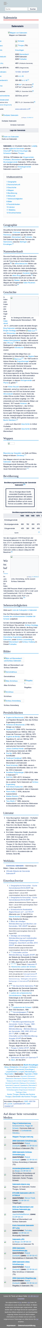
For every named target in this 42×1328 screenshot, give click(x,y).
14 (16, 774)
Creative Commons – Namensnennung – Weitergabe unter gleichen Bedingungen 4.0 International (23, 978)
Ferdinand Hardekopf (14, 758)
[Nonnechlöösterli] (17, 358)
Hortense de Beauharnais (15, 724)
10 (36, 330)
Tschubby (28, 1230)
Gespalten (17, 453)
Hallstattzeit (5, 322)
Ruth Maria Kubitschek (14, 786)
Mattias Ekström (12, 796)
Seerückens (7, 241)
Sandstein (26, 273)
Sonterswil (32, 1090)
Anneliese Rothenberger (15, 772)
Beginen (31, 356)
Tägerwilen (28, 1074)
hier (20, 1302)
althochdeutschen (21, 263)
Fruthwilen (23, 59)
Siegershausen (23, 1090)
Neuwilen (8, 1087)
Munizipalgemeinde (10, 162)
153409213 (8, 1106)
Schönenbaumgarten (12, 1090)
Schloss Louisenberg (24, 639)
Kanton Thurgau (13, 1094)
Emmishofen (18, 1081)
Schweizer (7, 153)
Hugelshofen (15, 1083)
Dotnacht (24, 1078)
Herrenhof (8, 1083)
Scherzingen (31, 1087)
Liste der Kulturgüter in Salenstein (24, 610)
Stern (13, 1060)
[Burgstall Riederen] (30, 330)
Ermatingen (7, 244)
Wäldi (35, 1074)
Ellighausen (10, 1081)
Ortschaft (6, 151)
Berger (24, 117)
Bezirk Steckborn (9, 420)
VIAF (28, 1103)
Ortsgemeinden (28, 157)
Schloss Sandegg (31, 625)
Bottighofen (14, 1067)
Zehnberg (20, 455)
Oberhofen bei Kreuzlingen (19, 1087)
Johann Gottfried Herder (15, 748)
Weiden (17, 280)
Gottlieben (33, 1067)
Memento (12, 914)
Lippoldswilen (24, 1085)
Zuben (25, 1092)
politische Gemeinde (16, 148)
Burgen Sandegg (9, 330)
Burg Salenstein (9, 328)
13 (24, 597)
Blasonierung (8, 453)
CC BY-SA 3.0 (30, 117)
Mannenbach (24, 54)
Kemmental (20, 1069)
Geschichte (25, 424)
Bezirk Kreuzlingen (21, 151)
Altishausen (31, 1076)
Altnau (6, 1067)
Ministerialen (11, 333)
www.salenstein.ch (22, 109)
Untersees (16, 232)
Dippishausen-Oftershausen (13, 1078)
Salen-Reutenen (29, 282)
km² (20, 84)
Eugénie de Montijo (13, 736)
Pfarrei (5, 382)
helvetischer (19, 347)
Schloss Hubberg (28, 642)
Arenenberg (7, 637)
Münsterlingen (30, 1071)
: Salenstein (15, 865)
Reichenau (7, 234)
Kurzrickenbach (31, 1083)
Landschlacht (9, 1085)
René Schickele (12, 765)
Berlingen (23, 241)
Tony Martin (10, 801)
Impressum (11, 1325)
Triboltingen (19, 1092)
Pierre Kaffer (10, 791)
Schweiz (21, 41)
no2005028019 (18, 1103)
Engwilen (25, 1081)
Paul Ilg (9, 753)
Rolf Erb (9, 777)
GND (26, 1101)
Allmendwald (8, 394)
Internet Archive (14, 916)
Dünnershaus (32, 1078)
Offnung (10, 342)
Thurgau (21, 45)
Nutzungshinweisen (29, 974)
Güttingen (10, 1069)
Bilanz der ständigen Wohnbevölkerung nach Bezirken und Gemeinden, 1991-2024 (22, 923)
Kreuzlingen (19, 50)
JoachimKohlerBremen (20, 1214)
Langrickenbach (11, 1071)
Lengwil (21, 1071)
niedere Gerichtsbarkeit (11, 340)
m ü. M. (21, 76)
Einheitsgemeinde (24, 166)
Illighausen (23, 1083)
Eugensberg (17, 637)
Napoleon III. (10, 729)
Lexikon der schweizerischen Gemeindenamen (20, 994)
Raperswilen (9, 1074)
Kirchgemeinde (26, 380)
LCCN (10, 1103)
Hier (28, 1302)
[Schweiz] (16, 41)
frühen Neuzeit (13, 386)
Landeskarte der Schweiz (22, 1007)
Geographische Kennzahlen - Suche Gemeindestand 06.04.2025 (23, 886)
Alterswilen (23, 1076)
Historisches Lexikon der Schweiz (23, 966)
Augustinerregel (23, 361)
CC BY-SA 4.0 (32, 1145)
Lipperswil (16, 1085)
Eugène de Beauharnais (15, 717)
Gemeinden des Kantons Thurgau (25, 1096)
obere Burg (16, 275)
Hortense (23, 403)
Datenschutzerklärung (26, 1325)
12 (24, 484)
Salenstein (7, 461)
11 (25, 455)
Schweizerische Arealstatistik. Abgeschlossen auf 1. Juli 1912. (21, 910)
